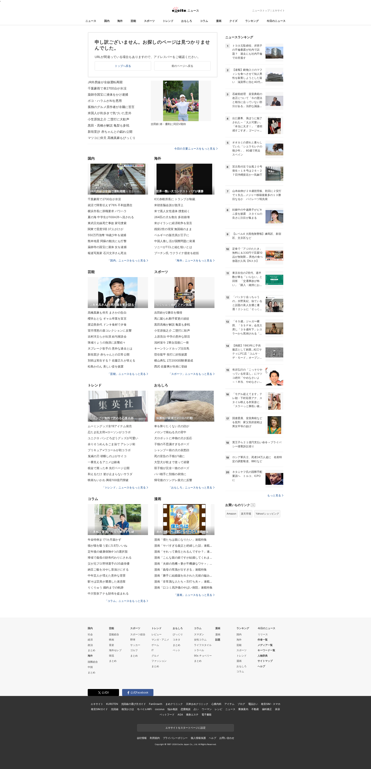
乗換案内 (243, 709)
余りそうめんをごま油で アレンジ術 (111, 444)
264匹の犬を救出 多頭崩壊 (172, 217)
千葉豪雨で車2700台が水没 (107, 88)
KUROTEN (112, 703)
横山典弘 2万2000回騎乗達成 (173, 360)
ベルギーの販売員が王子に (171, 235)
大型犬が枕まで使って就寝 (171, 462)
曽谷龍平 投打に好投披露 (170, 354)
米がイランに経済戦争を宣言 (173, 223)
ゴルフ (134, 650)
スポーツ (149, 20)
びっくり (178, 634)
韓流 (111, 655)
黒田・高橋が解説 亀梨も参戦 (108, 125)
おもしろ (186, 20)
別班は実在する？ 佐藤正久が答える (111, 360)
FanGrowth (155, 703)
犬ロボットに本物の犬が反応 (173, 438)
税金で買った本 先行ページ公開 (108, 468)
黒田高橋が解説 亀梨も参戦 (172, 324)
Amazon (231, 513)
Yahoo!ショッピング (267, 513)
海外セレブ (115, 650)
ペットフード (167, 714)
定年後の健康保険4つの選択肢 (108, 551)
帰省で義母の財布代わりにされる (110, 557)
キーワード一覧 (266, 650)
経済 (90, 639)
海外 (120, 20)
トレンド (168, 20)
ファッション (159, 660)
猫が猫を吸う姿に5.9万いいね (107, 545)
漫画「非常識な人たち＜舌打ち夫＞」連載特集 (184, 581)
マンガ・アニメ (160, 639)
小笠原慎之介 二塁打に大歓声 (108, 119)
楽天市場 (246, 513)
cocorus (159, 709)
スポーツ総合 (137, 634)
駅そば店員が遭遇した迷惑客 (107, 581)
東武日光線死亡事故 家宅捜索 (107, 223)
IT (152, 650)
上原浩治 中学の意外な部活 (172, 336)
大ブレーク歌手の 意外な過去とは (110, 348)
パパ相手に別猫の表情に (170, 474)
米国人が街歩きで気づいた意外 (109, 113)
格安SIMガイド (99, 709)
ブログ (241, 703)
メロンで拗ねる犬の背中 (170, 432)
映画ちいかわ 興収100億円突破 (108, 480)
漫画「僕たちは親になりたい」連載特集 (180, 539)
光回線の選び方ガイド (133, 703)
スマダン (199, 634)
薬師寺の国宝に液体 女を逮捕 (107, 247)
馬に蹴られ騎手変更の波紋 (171, 318)
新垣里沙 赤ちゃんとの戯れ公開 (110, 132)
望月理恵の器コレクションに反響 (110, 330)
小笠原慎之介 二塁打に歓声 (172, 330)
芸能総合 (114, 634)
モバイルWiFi (144, 709)
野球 (132, 639)
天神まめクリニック (197, 703)
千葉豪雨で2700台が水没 (104, 199)
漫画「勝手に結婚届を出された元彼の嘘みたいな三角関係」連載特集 (184, 575)
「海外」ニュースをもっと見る (193, 260)
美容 (277, 709)
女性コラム (200, 639)
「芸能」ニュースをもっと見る (126, 373)
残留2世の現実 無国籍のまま (173, 229)
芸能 (133, 20)
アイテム (229, 703)
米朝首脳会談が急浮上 (168, 205)
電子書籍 (206, 714)
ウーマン (207, 709)
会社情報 (142, 737)
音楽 (111, 645)
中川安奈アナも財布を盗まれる (108, 593)
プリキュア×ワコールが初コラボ (109, 450)
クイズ (233, 20)
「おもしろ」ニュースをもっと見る (190, 487)
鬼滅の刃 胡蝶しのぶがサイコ (107, 456)
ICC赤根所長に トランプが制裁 (174, 199)
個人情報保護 (198, 737)
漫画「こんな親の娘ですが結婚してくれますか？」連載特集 (184, 557)
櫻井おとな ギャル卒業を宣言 (107, 318)
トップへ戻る (123, 65)
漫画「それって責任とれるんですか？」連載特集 (184, 551)
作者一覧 (263, 639)
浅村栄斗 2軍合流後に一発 (171, 342)
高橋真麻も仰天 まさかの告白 (107, 312)
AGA (180, 714)
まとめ (91, 650)
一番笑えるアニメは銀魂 (104, 462)
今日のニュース (276, 20)
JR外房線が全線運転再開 (105, 82)
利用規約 (155, 737)
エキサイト (278, 10)
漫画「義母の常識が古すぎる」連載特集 (180, 569)
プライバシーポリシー (175, 737)
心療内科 (216, 703)
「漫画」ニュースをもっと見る (193, 594)
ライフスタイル (203, 645)
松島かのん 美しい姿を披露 (106, 366)
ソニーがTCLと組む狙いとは (173, 247)
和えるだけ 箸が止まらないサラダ (110, 474)
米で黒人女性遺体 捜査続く (172, 211)
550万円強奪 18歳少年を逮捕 (107, 235)
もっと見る (274, 495)
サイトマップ (265, 660)
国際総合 (93, 661)
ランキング (252, 20)
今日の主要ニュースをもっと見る (194, 148)
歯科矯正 (267, 709)
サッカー (135, 645)
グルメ (155, 655)
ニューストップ (261, 10)
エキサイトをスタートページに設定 (185, 727)
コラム (204, 20)
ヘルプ (261, 666)
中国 (90, 667)
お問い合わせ (226, 737)
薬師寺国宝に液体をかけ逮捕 (108, 94)
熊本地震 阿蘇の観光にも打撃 (107, 241)
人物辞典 (263, 655)
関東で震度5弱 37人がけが (105, 229)
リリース (263, 634)
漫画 (218, 20)
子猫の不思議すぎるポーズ (171, 444)
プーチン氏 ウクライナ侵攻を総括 (176, 253)
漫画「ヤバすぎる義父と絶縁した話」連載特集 (184, 545)
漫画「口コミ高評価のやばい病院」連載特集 (183, 587)
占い (196, 709)
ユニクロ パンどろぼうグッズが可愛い (113, 438)
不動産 (255, 709)
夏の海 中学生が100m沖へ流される (111, 217)
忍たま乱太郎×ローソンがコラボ (109, 432)
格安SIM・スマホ (270, 703)
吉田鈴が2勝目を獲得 (168, 312)
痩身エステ (192, 714)
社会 (90, 634)
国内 (107, 20)
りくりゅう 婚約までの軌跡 (106, 587)
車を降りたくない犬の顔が (171, 426)
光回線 (114, 709)
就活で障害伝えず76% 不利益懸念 (110, 205)
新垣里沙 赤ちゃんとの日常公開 (108, 354)
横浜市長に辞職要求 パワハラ (107, 211)
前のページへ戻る (182, 65)
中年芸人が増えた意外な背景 (107, 575)
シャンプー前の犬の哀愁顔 (171, 450)
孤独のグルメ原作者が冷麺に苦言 (111, 107)
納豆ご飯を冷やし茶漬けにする (108, 569)
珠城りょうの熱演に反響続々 (107, 342)
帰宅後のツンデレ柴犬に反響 (173, 480)
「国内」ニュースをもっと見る (126, 260)
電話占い (253, 703)
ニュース (90, 20)
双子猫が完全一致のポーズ (171, 468)
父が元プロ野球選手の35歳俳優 (108, 563)
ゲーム (155, 645)
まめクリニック (174, 703)
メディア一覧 (265, 645)
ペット (176, 650)
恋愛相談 (186, 709)
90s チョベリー (203, 655)
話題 (217, 639)
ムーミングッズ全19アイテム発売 (110, 426)
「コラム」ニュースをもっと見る (125, 600)
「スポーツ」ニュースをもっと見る (190, 373)
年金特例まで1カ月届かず (104, 539)
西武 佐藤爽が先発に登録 (170, 366)
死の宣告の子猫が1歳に (169, 456)
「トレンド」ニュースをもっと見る (124, 487)
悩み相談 (172, 709)
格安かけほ (128, 709)
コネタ (176, 639)
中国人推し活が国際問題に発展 (174, 241)
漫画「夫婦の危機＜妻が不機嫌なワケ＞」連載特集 (184, 563)
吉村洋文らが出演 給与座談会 (107, 336)
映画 (111, 639)
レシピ (218, 709)
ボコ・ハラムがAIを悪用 (105, 101)
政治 (90, 645)
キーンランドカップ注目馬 (171, 348)
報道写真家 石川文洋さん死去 (107, 253)
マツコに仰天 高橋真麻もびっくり (111, 138)
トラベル (199, 650)
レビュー (156, 634)
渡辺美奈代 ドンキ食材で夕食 (107, 324)
